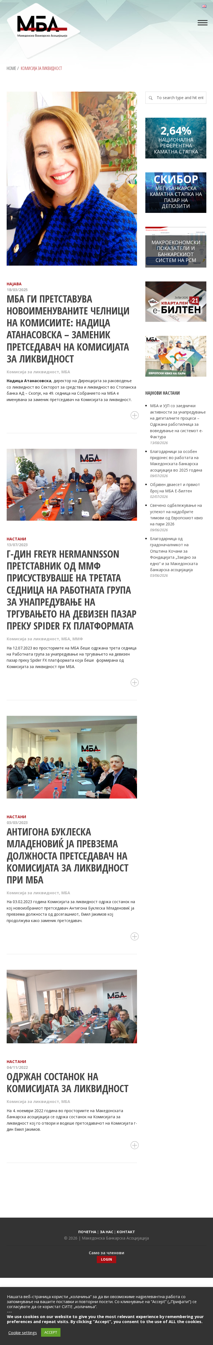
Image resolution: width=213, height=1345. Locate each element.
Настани (16, 538)
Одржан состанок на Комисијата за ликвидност (68, 1082)
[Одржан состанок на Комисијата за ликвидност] (72, 1006)
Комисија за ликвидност (33, 371)
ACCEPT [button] (50, 1332)
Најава (14, 283)
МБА (65, 371)
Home (11, 68)
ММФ (77, 638)
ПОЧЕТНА (87, 1231)
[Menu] (202, 23)
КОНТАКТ (126, 1231)
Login (106, 1259)
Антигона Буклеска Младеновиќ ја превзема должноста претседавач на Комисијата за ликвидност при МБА (68, 855)
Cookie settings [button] (22, 1332)
